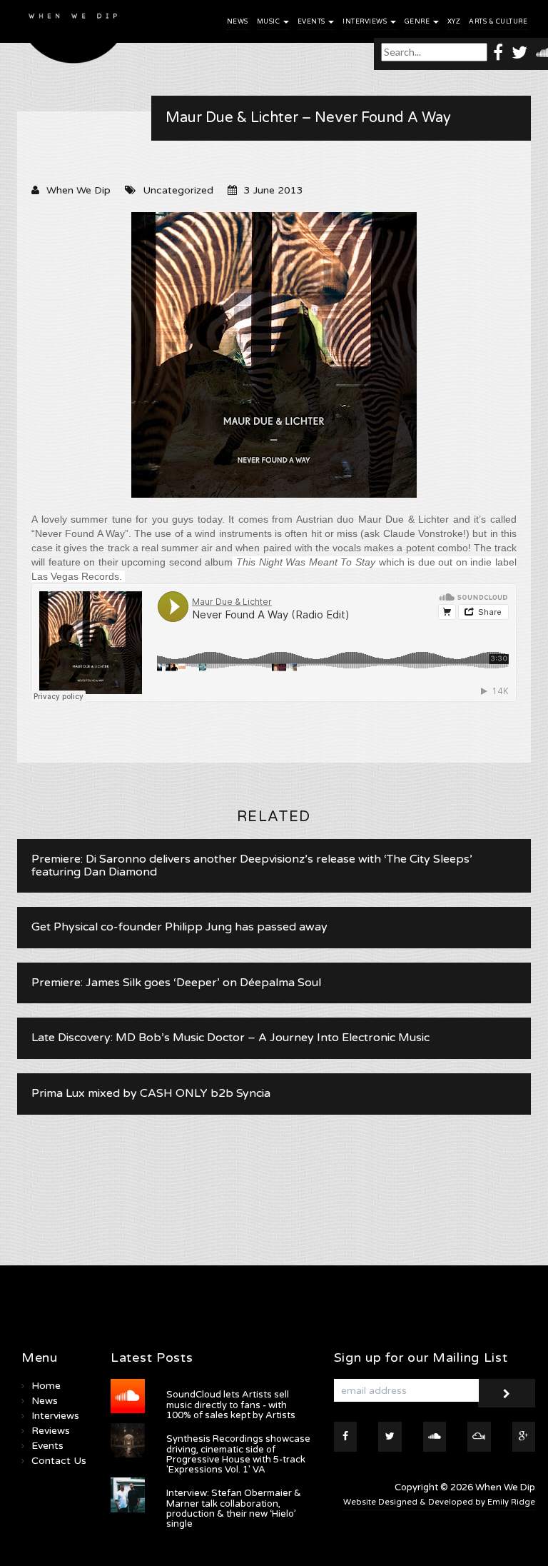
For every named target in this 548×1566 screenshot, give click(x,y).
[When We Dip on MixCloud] (479, 1437)
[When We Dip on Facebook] (498, 51)
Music (269, 22)
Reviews (50, 1431)
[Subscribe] (506, 1393)
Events (313, 22)
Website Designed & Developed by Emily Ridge (439, 1502)
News (237, 22)
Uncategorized (178, 190)
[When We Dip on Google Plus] (524, 1437)
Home (46, 1386)
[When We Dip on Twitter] (519, 51)
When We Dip (78, 190)
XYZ (454, 22)
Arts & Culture (498, 22)
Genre (418, 22)
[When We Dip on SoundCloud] (435, 1437)
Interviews (365, 22)
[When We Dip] (73, 35)
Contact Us (58, 1461)
